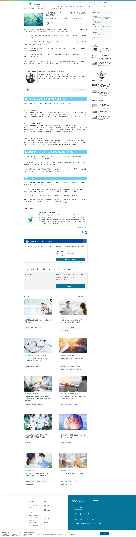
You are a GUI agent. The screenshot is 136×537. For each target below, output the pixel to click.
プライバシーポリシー (91, 519)
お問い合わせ (82, 519)
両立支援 (95, 32)
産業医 (74, 18)
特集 (66, 6)
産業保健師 (78, 369)
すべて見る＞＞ (82, 297)
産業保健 (79, 18)
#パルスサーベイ (106, 26)
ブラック (76, 481)
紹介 (62, 330)
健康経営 (73, 366)
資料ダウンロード (81, 6)
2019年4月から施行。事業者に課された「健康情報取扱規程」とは (37, 359)
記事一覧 (31, 501)
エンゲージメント (96, 24)
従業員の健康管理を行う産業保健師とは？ (73, 358)
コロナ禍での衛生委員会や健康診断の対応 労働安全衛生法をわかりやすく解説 (38, 474)
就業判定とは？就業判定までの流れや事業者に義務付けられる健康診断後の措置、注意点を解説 (38, 398)
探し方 (66, 330)
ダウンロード (70, 286)
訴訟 (70, 484)
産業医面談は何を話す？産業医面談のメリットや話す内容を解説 (73, 397)
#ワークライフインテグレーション (107, 34)
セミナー (90, 6)
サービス (97, 6)
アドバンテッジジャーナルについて (85, 2)
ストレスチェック (67, 18)
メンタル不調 (64, 484)
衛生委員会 (45, 481)
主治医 (70, 481)
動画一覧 (72, 6)
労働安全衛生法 (29, 484)
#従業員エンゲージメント (98, 29)
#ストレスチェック (97, 18)
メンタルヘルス (79, 327)
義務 (36, 327)
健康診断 (38, 366)
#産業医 (106, 18)
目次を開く (80, 89)
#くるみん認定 (97, 34)
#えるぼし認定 (97, 37)
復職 (61, 18)
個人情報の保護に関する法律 (54, 534)
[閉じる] (133, 533)
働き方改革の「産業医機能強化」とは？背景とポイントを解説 (73, 436)
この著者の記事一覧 (81, 227)
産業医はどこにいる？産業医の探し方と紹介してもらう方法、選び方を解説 (73, 321)
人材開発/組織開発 (33, 515)
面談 (62, 404)
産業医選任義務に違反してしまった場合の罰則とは (38, 321)
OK (104, 533)
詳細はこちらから (70, 259)
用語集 (103, 6)
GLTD (30, 510)
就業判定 (28, 404)
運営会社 (76, 519)
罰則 (40, 327)
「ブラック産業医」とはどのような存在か (73, 473)
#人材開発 (97, 26)
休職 (57, 18)
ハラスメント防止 (33, 517)
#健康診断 (97, 21)
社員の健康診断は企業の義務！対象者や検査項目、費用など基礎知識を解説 (38, 436)
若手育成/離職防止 (33, 525)
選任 (32, 327)
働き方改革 (68, 442)
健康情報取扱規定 (30, 366)
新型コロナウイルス (30, 481)
